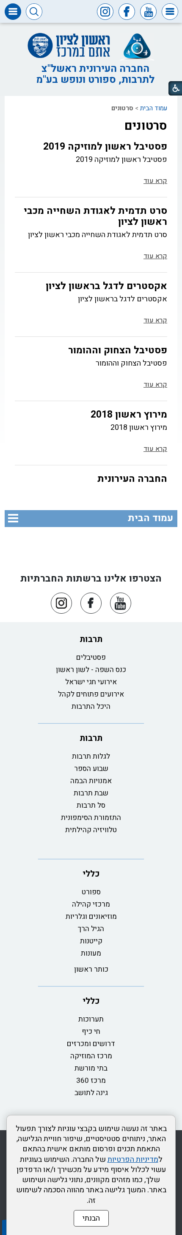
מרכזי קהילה (91, 904)
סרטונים (145, 126)
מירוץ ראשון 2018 (129, 414)
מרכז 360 (91, 1080)
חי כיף (91, 1031)
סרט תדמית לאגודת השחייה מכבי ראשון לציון (95, 216)
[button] (170, 11)
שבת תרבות (91, 793)
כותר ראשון (91, 969)
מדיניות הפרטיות (133, 1159)
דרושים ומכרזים (91, 1043)
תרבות (91, 639)
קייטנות (91, 941)
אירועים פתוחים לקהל (91, 694)
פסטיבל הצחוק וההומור (117, 350)
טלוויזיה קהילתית (91, 830)
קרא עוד (155, 181)
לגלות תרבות (91, 756)
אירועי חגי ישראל (91, 682)
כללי (91, 874)
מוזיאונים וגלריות (91, 916)
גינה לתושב (91, 1092)
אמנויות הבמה (91, 781)
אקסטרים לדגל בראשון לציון (106, 286)
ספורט (91, 892)
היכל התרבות (91, 706)
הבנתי (91, 1218)
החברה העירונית (132, 479)
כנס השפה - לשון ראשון (91, 669)
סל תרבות (91, 805)
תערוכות (91, 1019)
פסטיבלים (91, 657)
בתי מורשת (91, 1068)
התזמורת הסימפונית (91, 817)
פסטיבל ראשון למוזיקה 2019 (105, 146)
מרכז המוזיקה (91, 1056)
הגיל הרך (91, 929)
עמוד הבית (153, 108)
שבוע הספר (91, 768)
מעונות (91, 953)
